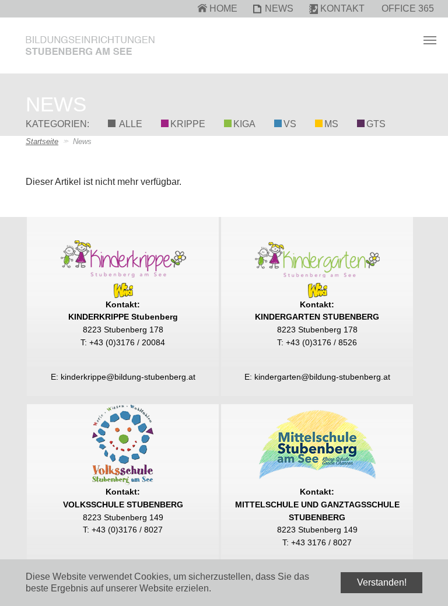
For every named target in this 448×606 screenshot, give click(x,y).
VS (290, 124)
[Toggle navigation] (430, 40)
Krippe (187, 124)
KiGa (244, 124)
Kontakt (342, 8)
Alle (129, 124)
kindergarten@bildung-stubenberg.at (322, 376)
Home (223, 8)
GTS (376, 124)
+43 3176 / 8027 (321, 542)
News (279, 8)
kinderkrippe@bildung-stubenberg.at (128, 376)
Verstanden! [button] (382, 582)
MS (331, 124)
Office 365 (408, 8)
